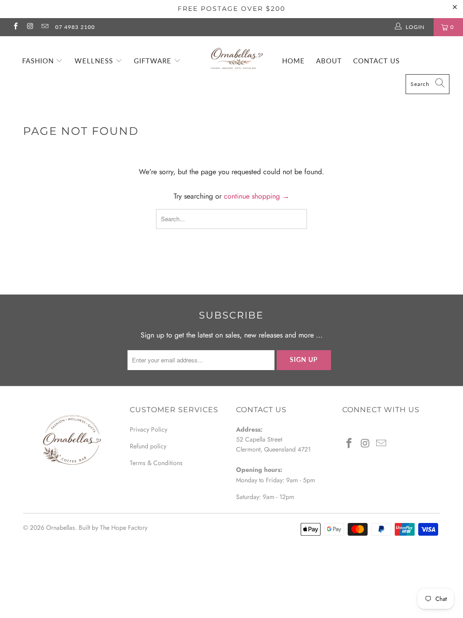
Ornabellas (60, 527)
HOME (293, 61)
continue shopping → (256, 196)
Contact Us (376, 61)
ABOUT (329, 61)
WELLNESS (95, 61)
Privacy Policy (148, 429)
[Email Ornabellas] (44, 27)
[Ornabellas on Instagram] (29, 27)
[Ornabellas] (236, 55)
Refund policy (148, 446)
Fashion (39, 61)
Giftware (154, 61)
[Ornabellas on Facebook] (15, 27)
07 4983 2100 (75, 27)
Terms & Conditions (156, 462)
